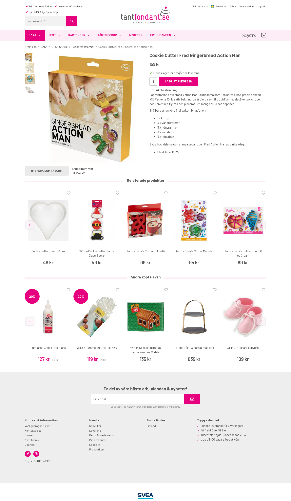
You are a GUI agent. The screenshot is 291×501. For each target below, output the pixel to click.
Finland (151, 425)
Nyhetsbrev (32, 440)
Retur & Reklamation (102, 435)
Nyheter (135, 35)
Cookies (30, 444)
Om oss (29, 435)
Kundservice (247, 6)
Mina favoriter (98, 440)
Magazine (249, 35)
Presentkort (96, 449)
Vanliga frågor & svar (37, 425)
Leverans (95, 430)
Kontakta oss (33, 430)
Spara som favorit (48, 170)
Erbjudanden (160, 35)
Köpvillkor (95, 425)
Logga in (261, 6)
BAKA (32, 35)
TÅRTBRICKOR (107, 35)
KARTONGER (76, 35)
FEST (52, 35)
